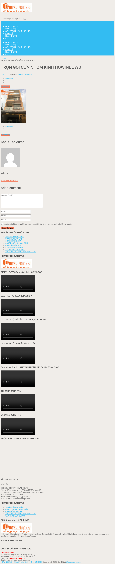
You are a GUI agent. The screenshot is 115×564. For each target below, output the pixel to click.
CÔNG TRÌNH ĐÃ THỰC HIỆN (18, 31)
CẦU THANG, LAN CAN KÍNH (16, 243)
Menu (3, 22)
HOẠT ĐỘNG (11, 36)
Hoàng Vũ (5, 74)
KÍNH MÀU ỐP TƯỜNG (14, 247)
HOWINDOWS (11, 26)
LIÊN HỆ (9, 38)
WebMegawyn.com (73, 562)
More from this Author (9, 181)
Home (3, 58)
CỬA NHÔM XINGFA (13, 241)
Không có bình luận (25, 74)
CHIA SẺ (9, 33)
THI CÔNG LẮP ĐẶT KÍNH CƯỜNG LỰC (20, 252)
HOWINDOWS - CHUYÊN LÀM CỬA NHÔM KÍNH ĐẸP (22, 562)
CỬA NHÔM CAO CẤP (13, 239)
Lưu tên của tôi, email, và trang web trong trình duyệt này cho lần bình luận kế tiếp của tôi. (38, 224)
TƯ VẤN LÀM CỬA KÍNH (14, 237)
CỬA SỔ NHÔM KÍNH (13, 245)
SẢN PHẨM (10, 29)
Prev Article (5, 86)
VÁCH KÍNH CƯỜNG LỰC (15, 250)
